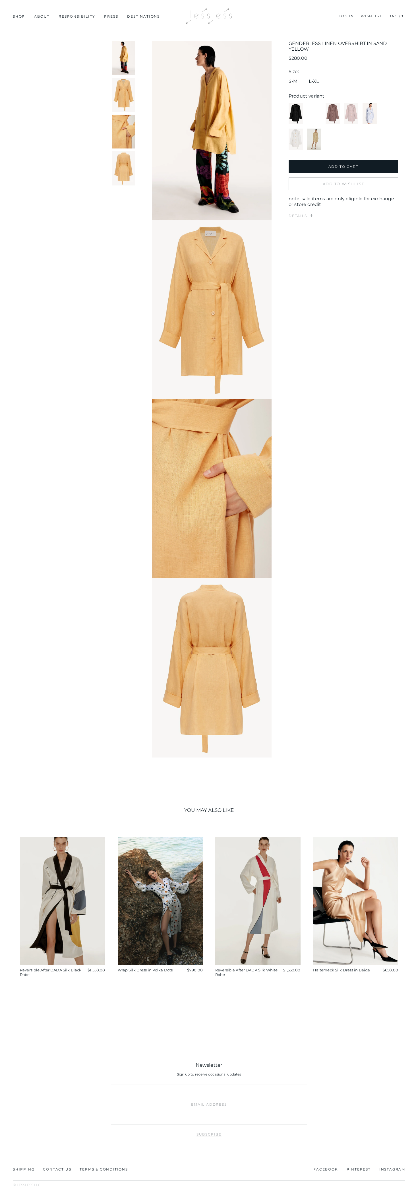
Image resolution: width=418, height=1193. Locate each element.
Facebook (325, 1169)
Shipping (23, 1169)
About (41, 16)
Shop (19, 16)
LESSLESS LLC (29, 1185)
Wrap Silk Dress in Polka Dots (145, 970)
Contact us (57, 1169)
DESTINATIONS (143, 16)
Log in (346, 16)
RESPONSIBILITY (77, 16)
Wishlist (371, 16)
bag (396, 16)
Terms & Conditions (104, 1169)
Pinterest (359, 1169)
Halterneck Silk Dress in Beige (341, 970)
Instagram (392, 1169)
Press (111, 16)
